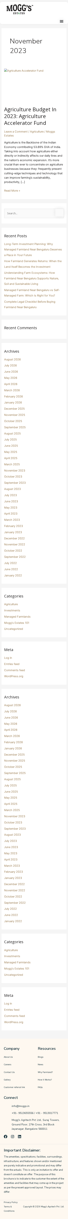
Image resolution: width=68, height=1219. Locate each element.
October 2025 (13, 421)
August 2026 (12, 359)
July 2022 (10, 563)
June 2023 (11, 501)
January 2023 (13, 532)
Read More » (12, 190)
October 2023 (13, 476)
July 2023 (10, 495)
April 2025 (10, 458)
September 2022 (15, 557)
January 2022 (13, 575)
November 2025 (14, 415)
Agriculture (37, 131)
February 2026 (13, 396)
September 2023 (15, 482)
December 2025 (14, 408)
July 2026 (10, 365)
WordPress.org (13, 676)
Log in (8, 658)
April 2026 (10, 384)
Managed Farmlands (17, 616)
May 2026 (10, 378)
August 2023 (12, 489)
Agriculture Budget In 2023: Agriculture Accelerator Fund (30, 116)
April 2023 (10, 513)
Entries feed (11, 664)
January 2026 (13, 402)
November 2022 (14, 544)
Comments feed (14, 670)
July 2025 (10, 439)
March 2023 (12, 520)
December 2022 (14, 538)
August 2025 (12, 433)
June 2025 (11, 445)
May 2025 (10, 452)
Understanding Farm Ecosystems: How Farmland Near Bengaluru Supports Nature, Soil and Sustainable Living (31, 278)
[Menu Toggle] (61, 21)
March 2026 (12, 390)
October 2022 (13, 550)
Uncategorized (13, 629)
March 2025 (12, 464)
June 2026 (11, 371)
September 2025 (15, 427)
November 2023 (14, 470)
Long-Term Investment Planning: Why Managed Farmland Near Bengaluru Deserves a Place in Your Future (33, 249)
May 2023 (10, 507)
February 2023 (13, 526)
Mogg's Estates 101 (16, 623)
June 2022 (11, 569)
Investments (12, 610)
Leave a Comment (16, 131)
